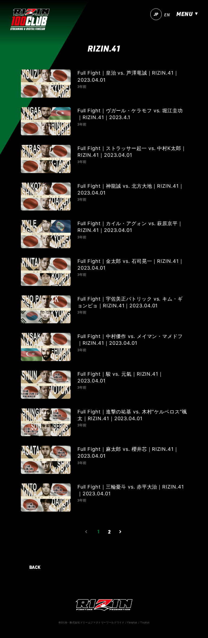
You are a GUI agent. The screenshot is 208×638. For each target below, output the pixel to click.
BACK (35, 567)
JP (156, 14)
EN (167, 14)
